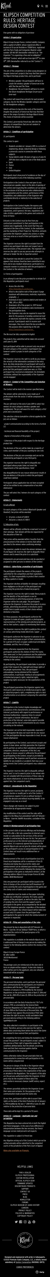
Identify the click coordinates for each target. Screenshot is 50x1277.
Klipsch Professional (25, 1175)
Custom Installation (25, 1178)
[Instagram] (25, 1221)
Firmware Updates (25, 1183)
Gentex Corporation (23, 1262)
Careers (25, 1207)
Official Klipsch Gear (25, 1180)
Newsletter (25, 1199)
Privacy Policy (25, 1210)
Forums (25, 1202)
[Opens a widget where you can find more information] (40, 1272)
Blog (25, 1197)
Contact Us (25, 1191)
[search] (42, 6)
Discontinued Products (25, 1186)
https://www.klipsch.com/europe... (21, 289)
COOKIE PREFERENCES (25, 1267)
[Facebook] (20, 1221)
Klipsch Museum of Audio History (25, 1205)
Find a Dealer (25, 1172)
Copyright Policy (25, 1216)
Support (25, 1189)
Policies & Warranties (25, 1213)
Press (25, 1194)
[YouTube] (29, 1221)
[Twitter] (16, 1221)
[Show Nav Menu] (46, 6)
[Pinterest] (34, 1221)
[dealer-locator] (38, 6)
